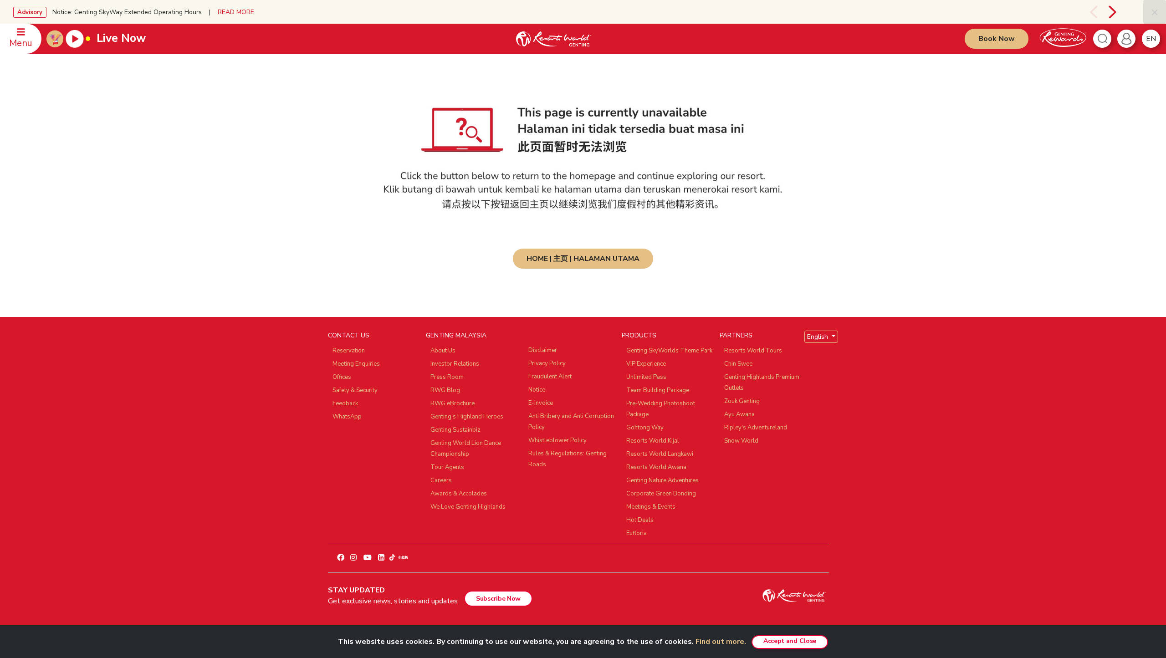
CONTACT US (348, 335)
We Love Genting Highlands (468, 507)
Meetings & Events (650, 507)
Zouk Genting (742, 401)
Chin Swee (738, 364)
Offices (341, 377)
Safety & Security (355, 390)
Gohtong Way (645, 427)
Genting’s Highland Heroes (466, 417)
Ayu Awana (739, 414)
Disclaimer (542, 350)
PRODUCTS (639, 335)
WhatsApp (347, 417)
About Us (442, 351)
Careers (441, 480)
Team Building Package (657, 390)
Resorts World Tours (753, 351)
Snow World (741, 441)
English (818, 336)
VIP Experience (646, 364)
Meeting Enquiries (356, 364)
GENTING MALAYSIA (456, 335)
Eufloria (636, 533)
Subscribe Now (498, 598)
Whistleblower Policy (557, 440)
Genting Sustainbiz (455, 430)
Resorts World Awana (656, 467)
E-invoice (540, 403)
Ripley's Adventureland (755, 427)
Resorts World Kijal (652, 441)
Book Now (996, 39)
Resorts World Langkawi (659, 454)
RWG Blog (445, 390)
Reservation (348, 351)
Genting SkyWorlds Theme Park (669, 351)
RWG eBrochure (452, 403)
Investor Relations (454, 364)
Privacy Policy (547, 363)
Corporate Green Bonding (661, 494)
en (1151, 39)
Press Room (447, 377)
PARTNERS (736, 335)
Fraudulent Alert (550, 376)
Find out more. (721, 642)
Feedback (345, 403)
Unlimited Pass (646, 377)
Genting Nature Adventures (662, 480)
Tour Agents (447, 467)
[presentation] (1083, 11)
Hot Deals (640, 520)
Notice (536, 390)
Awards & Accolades (458, 494)
